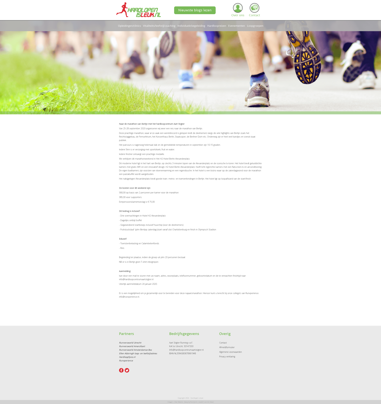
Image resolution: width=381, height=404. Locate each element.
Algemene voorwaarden (230, 351)
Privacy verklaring (227, 356)
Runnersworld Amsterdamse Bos (135, 349)
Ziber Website (178, 402)
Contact (223, 342)
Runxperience (126, 360)
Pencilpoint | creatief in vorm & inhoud (202, 402)
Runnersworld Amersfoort (132, 346)
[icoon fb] (121, 371)
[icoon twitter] (127, 371)
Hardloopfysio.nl (127, 357)
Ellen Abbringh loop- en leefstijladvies (138, 353)
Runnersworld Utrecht (130, 342)
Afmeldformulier (227, 347)
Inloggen (170, 402)
